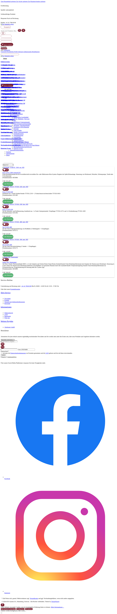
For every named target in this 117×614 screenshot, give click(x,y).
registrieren (7, 50)
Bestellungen (36, 52)
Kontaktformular (15, 289)
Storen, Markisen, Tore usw (22, 119)
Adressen (20, 52)
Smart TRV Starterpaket (9, 262)
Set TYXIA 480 (7, 227)
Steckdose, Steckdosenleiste (22, 125)
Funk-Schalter (18, 130)
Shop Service (6, 293)
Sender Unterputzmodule (21, 132)
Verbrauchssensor (19, 140)
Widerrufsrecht (8, 313)
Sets (15, 120)
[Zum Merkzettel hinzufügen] (6, 169)
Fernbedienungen (19, 134)
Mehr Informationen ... (57, 607)
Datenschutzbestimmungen (18, 353)
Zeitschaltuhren (18, 142)
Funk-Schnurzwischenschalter (22, 124)
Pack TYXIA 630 (8, 209)
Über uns (7, 318)
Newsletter (7, 298)
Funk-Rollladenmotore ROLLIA (23, 143)
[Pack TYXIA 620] (15, 187)
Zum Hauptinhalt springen (8, 1)
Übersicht (4, 52)
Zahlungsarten (27, 52)
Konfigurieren (20, 609)
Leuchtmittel (17, 137)
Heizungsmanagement (16, 114)
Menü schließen (8, 45)
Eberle (8, 107)
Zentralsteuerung (18, 135)
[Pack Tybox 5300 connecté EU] (13, 167)
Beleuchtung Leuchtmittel (21, 117)
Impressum (7, 316)
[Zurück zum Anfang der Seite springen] (2, 604)
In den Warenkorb (8, 184)
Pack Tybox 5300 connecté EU (12, 172)
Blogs (8, 155)
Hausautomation (14, 115)
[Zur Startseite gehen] (7, 24)
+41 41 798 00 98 (26, 286)
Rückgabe (7, 303)
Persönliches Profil (12, 52)
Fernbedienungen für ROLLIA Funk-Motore (26, 145)
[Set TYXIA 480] (15, 222)
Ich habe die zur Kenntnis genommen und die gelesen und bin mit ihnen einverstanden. (37, 353)
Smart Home (10, 109)
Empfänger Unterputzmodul (22, 122)
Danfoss (8, 152)
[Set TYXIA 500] (15, 239)
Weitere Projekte (7, 321)
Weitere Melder (18, 138)
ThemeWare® (55, 601)
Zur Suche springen (22, 1)
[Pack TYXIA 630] (15, 204)
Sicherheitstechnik (15, 112)
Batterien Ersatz (18, 148)
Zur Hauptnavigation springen (36, 1)
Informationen (6, 307)
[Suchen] (19, 30)
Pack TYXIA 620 (8, 192)
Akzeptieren (29, 609)
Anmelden (4, 48)
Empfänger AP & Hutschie (21, 127)
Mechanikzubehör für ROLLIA (23, 147)
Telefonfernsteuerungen (16, 150)
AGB (6, 314)
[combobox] (9, 31)
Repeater (16, 129)
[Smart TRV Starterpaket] (10, 257)
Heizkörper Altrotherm (12, 105)
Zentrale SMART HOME (17, 110)
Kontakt (6, 300)
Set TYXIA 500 (7, 244)
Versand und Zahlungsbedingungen (14, 302)
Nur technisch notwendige (8, 609)
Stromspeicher (10, 153)
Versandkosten (34, 598)
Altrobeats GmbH (9, 327)
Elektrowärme (10, 104)
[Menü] (3, 33)
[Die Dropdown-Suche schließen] (23, 30)
